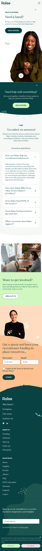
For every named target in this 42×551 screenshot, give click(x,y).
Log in (5, 494)
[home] (6, 3)
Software (6, 438)
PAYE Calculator (9, 482)
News (5, 462)
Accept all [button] (10, 546)
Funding (6, 434)
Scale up (6, 446)
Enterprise (7, 450)
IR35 (4, 478)
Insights (6, 466)
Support (6, 490)
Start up (6, 442)
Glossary (6, 486)
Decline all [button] (30, 546)
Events (5, 470)
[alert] (21, 543)
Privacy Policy (24, 527)
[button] (39, 3)
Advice (5, 474)
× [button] (40, 537)
